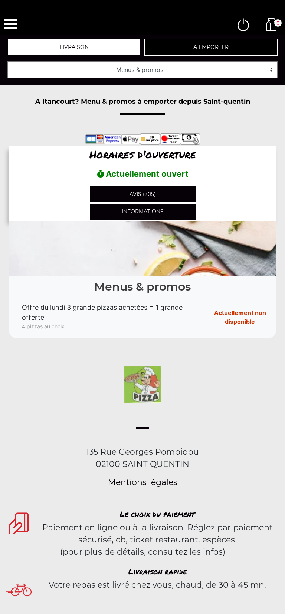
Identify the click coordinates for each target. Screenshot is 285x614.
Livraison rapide (157, 571)
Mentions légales (142, 482)
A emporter (211, 47)
